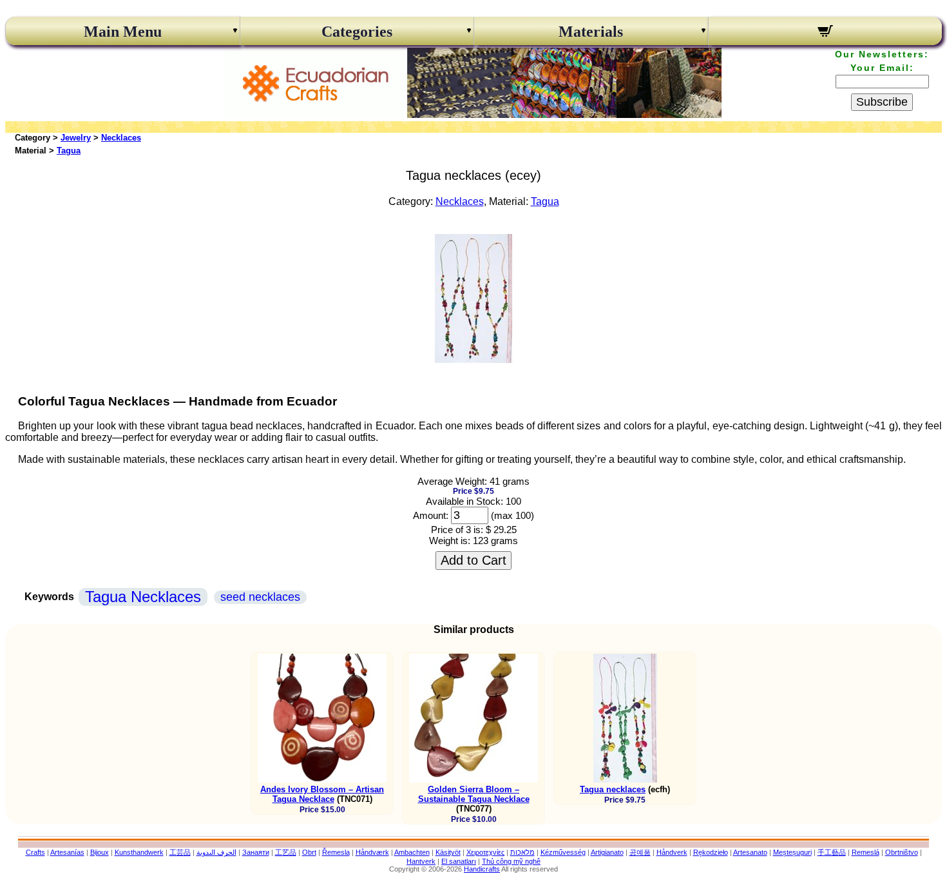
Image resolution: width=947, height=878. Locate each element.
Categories (356, 31)
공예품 (640, 852)
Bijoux (99, 852)
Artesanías (67, 852)
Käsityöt (448, 852)
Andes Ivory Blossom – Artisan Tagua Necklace (322, 794)
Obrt (309, 852)
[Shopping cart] (825, 33)
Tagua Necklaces (143, 596)
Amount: (430, 515)
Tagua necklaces (613, 789)
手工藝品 (832, 852)
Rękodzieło (710, 852)
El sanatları (458, 861)
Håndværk (372, 852)
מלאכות (522, 852)
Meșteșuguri (792, 852)
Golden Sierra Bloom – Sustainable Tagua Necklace (474, 794)
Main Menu (123, 31)
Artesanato (750, 852)
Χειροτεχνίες (485, 852)
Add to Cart (473, 560)
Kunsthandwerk (139, 852)
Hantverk (421, 861)
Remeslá (865, 852)
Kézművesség (563, 852)
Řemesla (336, 852)
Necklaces (121, 137)
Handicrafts (482, 869)
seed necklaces (260, 596)
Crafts (35, 852)
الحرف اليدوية (216, 852)
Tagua (69, 150)
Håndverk (671, 852)
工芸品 (180, 852)
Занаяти (255, 852)
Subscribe (882, 101)
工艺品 (285, 852)
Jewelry (76, 137)
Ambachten (412, 852)
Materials (591, 31)
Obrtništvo (901, 852)
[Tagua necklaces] (473, 359)
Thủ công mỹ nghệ (511, 861)
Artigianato (607, 852)
